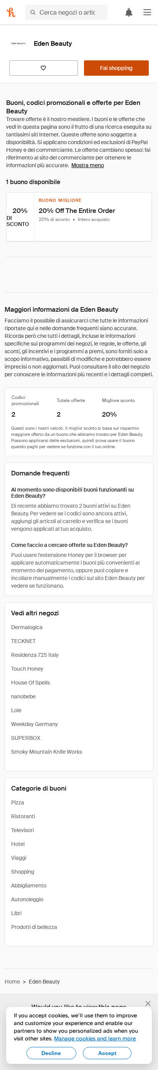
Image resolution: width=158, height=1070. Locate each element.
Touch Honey (27, 668)
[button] (147, 12)
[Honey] (11, 12)
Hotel (18, 844)
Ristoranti (23, 816)
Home (12, 981)
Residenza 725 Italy (35, 654)
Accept (107, 1053)
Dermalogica (27, 627)
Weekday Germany (34, 724)
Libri (16, 913)
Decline (51, 1053)
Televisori (22, 830)
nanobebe (23, 696)
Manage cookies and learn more (95, 1038)
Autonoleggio (27, 899)
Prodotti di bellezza (34, 927)
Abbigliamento (28, 885)
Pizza (17, 802)
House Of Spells (30, 682)
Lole (16, 710)
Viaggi (18, 857)
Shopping (22, 871)
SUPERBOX (25, 737)
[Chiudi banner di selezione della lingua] (148, 1003)
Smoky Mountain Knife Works (46, 751)
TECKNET (23, 641)
